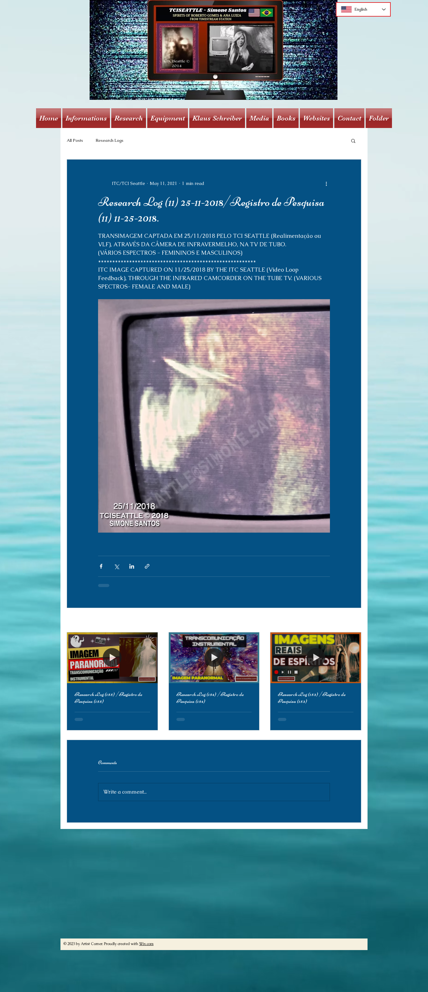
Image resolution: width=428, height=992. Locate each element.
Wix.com (146, 948)
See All (353, 620)
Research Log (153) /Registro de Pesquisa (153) (312, 697)
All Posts (75, 140)
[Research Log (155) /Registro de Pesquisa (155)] (112, 657)
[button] (86, 118)
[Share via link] (147, 566)
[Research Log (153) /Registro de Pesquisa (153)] (315, 657)
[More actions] (326, 183)
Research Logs (109, 140)
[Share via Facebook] (101, 566)
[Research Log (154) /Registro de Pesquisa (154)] (214, 657)
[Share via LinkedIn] (132, 566)
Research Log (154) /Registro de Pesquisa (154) (210, 697)
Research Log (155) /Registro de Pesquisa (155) (108, 697)
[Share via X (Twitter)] (116, 566)
